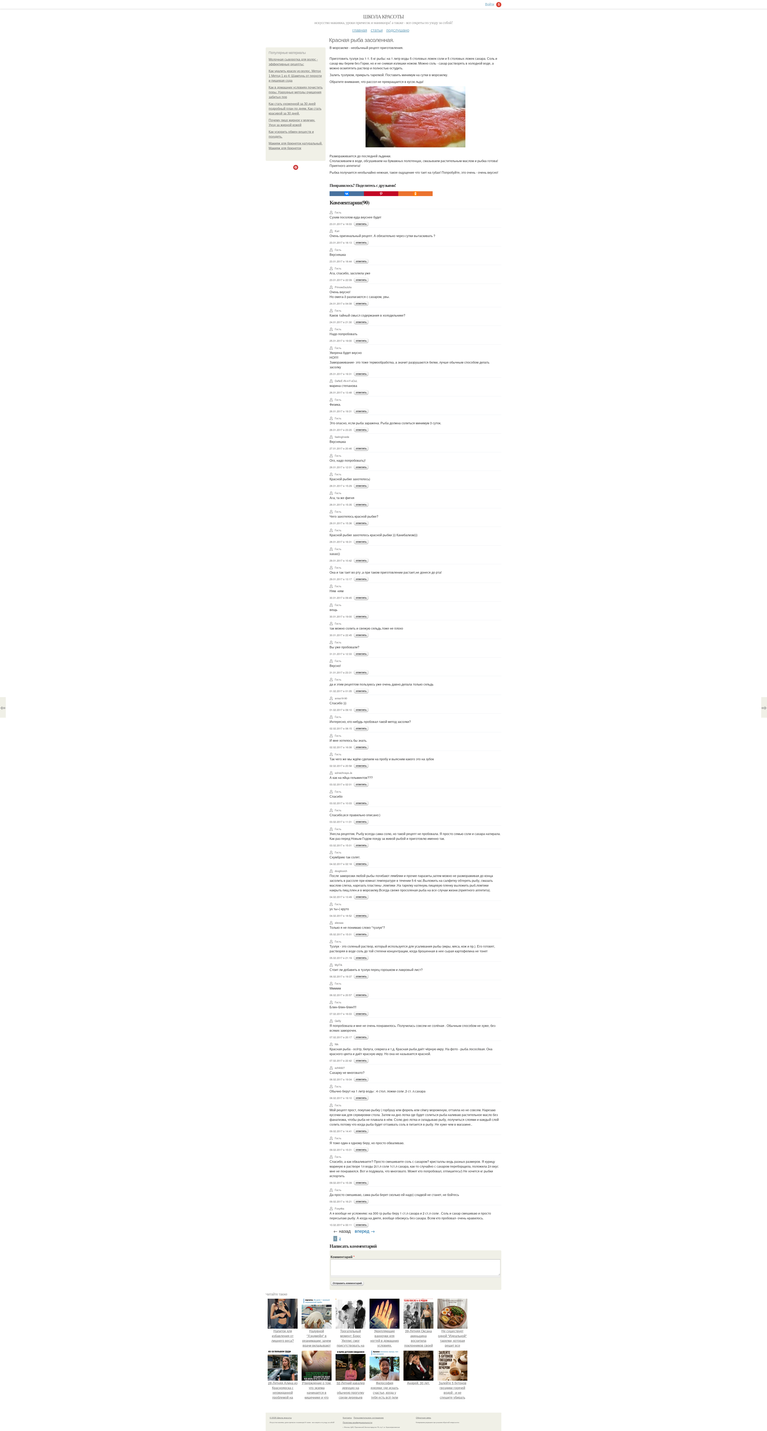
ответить (361, 224)
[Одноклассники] (415, 193)
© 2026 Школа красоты (281, 1417)
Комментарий (343, 1257)
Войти (489, 4)
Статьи (377, 30)
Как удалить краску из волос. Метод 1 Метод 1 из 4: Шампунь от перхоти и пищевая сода (295, 75)
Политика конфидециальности (357, 1422)
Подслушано (397, 30)
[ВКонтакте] (347, 193)
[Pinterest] (381, 193)
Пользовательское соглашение (369, 1417)
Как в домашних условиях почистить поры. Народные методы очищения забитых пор (296, 92)
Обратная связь (423, 1417)
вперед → (365, 1231)
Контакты (347, 1417)
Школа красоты (383, 16)
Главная (359, 30)
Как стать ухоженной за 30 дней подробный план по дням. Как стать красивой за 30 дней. (295, 108)
